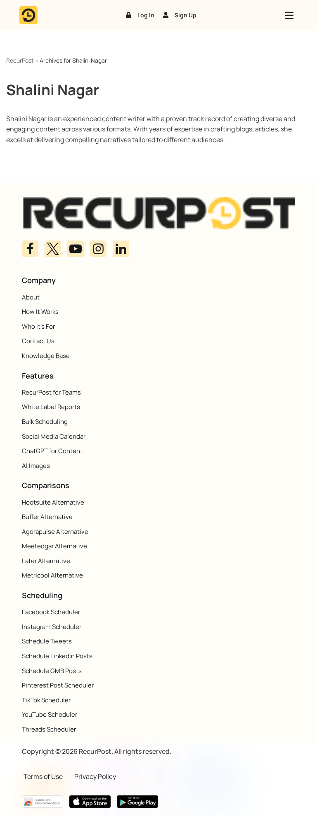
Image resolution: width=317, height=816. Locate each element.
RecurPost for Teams (51, 392)
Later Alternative (46, 560)
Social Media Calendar (53, 436)
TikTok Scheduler (46, 700)
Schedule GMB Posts (52, 670)
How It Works (40, 311)
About (31, 297)
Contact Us (38, 341)
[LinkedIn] (121, 249)
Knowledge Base (46, 355)
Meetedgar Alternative (54, 546)
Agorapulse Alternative (55, 531)
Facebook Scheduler (51, 612)
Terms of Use (43, 776)
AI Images (36, 465)
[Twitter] (53, 249)
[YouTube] (75, 249)
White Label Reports (51, 406)
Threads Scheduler (49, 729)
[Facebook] (30, 249)
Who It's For (38, 326)
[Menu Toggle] (289, 15)
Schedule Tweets (47, 641)
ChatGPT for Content (52, 451)
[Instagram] (98, 249)
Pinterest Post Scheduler (58, 685)
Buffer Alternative (47, 516)
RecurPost (20, 60)
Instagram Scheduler (51, 626)
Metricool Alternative (52, 575)
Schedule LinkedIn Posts (57, 656)
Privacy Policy (95, 776)
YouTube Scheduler (49, 714)
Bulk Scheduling (45, 421)
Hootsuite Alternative (53, 502)
